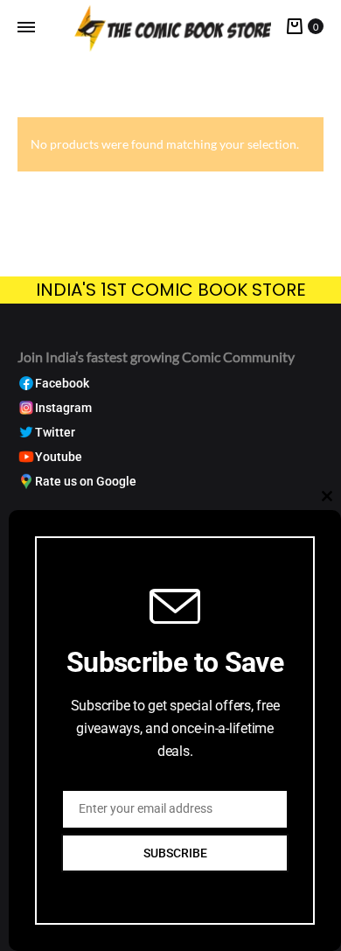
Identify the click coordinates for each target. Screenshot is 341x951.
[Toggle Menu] (26, 27)
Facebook (62, 383)
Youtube (58, 457)
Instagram (63, 408)
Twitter (55, 432)
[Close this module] (327, 496)
